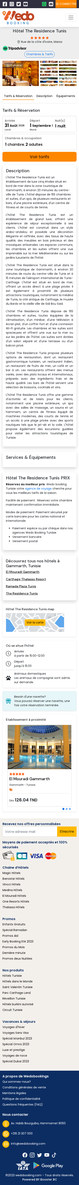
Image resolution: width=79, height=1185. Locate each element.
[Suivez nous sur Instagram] (12, 4)
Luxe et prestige (13, 1050)
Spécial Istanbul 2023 (17, 1038)
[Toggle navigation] (71, 17)
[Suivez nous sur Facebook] (5, 4)
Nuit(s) (60, 121)
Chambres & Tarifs (39, 54)
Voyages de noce (14, 1056)
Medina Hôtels (12, 890)
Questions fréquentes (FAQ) (22, 1104)
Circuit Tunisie (12, 1010)
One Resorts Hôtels (15, 901)
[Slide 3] (70, 809)
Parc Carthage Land (16, 993)
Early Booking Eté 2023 (17, 941)
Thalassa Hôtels (13, 907)
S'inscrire (67, 831)
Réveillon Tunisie (14, 998)
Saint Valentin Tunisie (17, 987)
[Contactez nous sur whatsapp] (45, 4)
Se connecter (66, 4)
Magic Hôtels (11, 873)
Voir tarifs (39, 157)
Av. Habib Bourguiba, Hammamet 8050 (38, 1123)
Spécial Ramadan (14, 930)
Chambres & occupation (23, 138)
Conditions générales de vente (24, 1087)
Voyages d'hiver (13, 1027)
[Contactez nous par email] (52, 4)
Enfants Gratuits (13, 924)
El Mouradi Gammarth (29, 778)
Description (44, 96)
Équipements (66, 96)
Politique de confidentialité (21, 1099)
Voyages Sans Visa (15, 1033)
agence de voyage (38, 489)
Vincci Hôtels (11, 884)
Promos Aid (10, 936)
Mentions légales (14, 1093)
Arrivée (10, 121)
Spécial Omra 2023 (15, 1044)
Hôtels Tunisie (12, 976)
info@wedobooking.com (28, 1144)
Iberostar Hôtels (13, 879)
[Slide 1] (63, 809)
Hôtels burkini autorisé (17, 1004)
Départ (35, 121)
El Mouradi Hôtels (14, 896)
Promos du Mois (13, 947)
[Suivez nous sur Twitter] (19, 4)
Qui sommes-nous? (16, 1082)
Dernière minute (14, 953)
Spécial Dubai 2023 (15, 1061)
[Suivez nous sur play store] (48, 1165)
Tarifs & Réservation (18, 96)
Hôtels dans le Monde (17, 981)
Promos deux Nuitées (17, 959)
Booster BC (48, 1179)
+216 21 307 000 (22, 1133)
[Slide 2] (67, 809)
